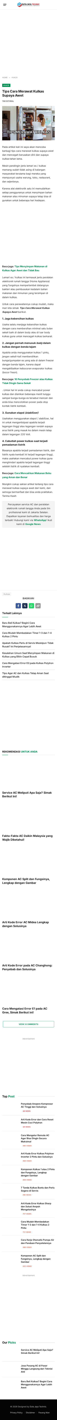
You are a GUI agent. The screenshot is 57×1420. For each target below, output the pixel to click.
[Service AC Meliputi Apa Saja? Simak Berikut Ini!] (28, 774)
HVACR (6, 85)
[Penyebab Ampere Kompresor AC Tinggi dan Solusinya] (10, 1107)
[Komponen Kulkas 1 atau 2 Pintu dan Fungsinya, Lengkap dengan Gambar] (10, 1173)
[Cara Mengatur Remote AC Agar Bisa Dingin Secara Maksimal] (10, 1139)
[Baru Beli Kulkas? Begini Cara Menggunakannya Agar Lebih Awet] (10, 1385)
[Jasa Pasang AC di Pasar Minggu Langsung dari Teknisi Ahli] (10, 1369)
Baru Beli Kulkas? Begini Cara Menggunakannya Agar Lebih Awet (36, 1384)
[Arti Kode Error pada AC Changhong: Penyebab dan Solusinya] (28, 946)
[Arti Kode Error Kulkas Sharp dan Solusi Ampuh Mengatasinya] (10, 1207)
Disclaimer (30, 1412)
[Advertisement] (28, 43)
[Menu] (4, 4)
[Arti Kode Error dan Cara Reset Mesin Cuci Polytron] (10, 1123)
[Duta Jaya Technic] (28, 4)
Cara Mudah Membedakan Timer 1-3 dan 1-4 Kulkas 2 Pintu (35, 1224)
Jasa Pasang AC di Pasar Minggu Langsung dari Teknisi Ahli (36, 1368)
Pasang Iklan (44, 1412)
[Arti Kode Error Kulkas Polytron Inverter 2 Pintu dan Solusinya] (10, 1157)
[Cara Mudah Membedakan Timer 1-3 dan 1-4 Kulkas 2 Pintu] (10, 1225)
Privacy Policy (16, 1412)
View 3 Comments (28, 1024)
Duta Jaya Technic (38, 1406)
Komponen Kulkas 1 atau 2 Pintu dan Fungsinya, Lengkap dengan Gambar (38, 1172)
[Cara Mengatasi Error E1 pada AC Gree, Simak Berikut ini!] (28, 990)
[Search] (52, 4)
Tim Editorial (8, 101)
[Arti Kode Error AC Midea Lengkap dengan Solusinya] (28, 903)
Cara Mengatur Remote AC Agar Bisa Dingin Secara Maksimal (35, 1138)
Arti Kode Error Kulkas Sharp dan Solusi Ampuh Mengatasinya (36, 1206)
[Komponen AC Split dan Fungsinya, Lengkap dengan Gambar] (28, 860)
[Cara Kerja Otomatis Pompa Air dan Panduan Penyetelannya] (10, 1243)
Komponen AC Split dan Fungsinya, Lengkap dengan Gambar (36, 1258)
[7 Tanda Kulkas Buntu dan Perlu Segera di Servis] (10, 1191)
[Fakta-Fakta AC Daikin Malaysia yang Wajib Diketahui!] (28, 817)
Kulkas (7, 594)
